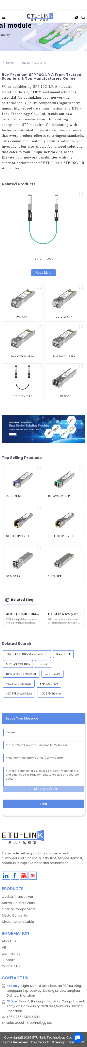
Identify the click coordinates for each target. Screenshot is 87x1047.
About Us (9, 941)
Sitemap (58, 1042)
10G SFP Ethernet (50, 693)
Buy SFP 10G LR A (33, 62)
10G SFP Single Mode (19, 693)
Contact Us (11, 966)
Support (8, 960)
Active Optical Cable (18, 903)
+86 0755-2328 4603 (23, 1017)
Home (10, 62)
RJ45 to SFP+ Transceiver (21, 673)
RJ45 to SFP (63, 654)
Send (43, 804)
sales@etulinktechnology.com (30, 1022)
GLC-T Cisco (52, 673)
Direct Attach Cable (18, 921)
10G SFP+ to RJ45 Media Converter (27, 654)
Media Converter (15, 915)
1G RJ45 (43, 663)
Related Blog (22, 599)
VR (4, 947)
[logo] (40, 16)
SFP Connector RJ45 (18, 663)
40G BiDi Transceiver (18, 683)
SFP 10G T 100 (49, 683)
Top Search (40, 1042)
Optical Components (18, 909)
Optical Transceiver (17, 896)
